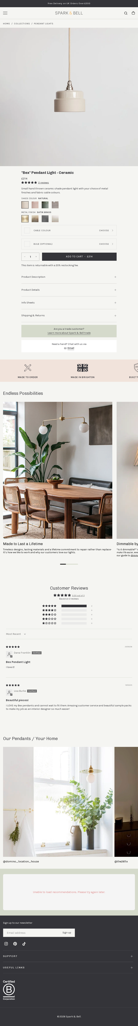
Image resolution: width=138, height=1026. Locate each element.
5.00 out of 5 (78, 595)
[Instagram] (6, 944)
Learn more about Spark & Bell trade (69, 332)
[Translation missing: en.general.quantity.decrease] (24, 257)
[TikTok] (24, 944)
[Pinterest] (15, 944)
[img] (13, 647)
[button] (29, 182)
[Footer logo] (69, 990)
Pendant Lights (43, 23)
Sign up (67, 932)
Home (6, 23)
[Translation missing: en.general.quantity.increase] (36, 257)
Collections (22, 23)
